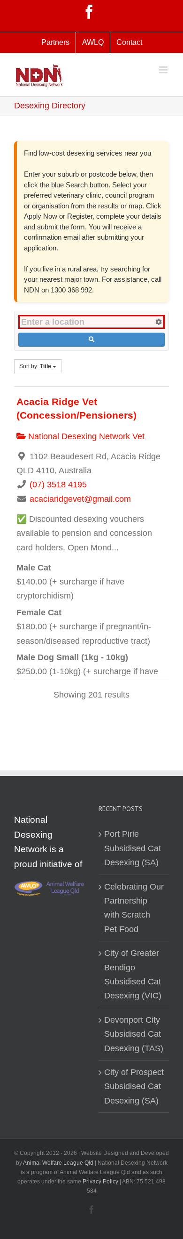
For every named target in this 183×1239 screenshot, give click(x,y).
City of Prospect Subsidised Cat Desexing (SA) (134, 1086)
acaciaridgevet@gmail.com (80, 499)
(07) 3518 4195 (58, 484)
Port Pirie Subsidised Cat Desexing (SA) (132, 848)
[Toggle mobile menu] (164, 70)
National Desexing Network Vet (85, 436)
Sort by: (35, 366)
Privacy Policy (101, 1181)
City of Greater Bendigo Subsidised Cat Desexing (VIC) (132, 974)
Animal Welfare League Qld (58, 1163)
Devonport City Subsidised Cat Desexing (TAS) (133, 1034)
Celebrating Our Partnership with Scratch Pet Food (134, 908)
